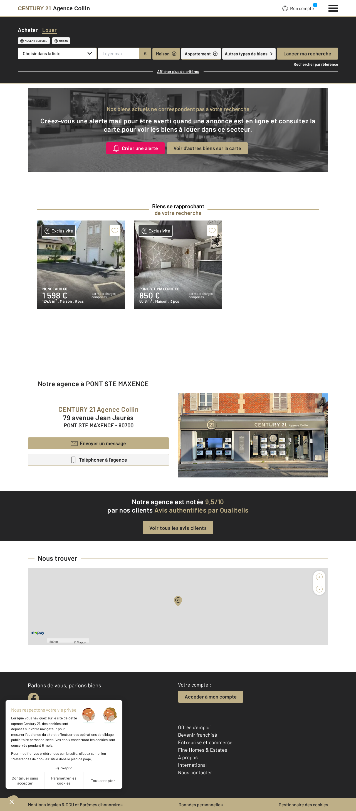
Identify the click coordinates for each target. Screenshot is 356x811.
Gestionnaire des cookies (303, 804)
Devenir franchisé (197, 735)
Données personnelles (201, 804)
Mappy (81, 642)
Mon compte (302, 8)
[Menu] (333, 7)
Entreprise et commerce (205, 742)
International (192, 765)
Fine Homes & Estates (202, 750)
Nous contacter (195, 772)
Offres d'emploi (194, 727)
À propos (188, 757)
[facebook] (33, 698)
